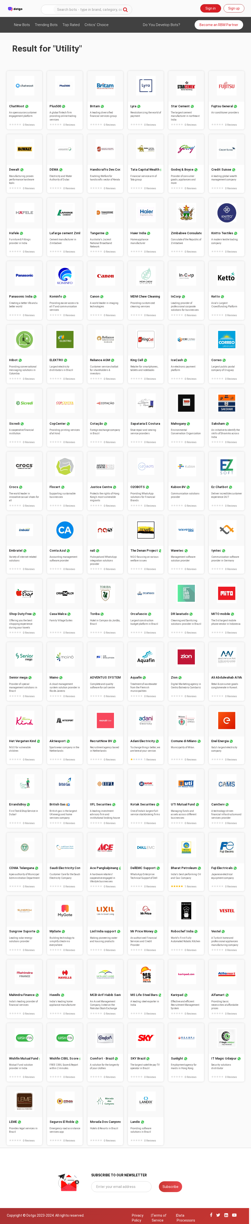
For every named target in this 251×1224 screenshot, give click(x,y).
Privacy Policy (137, 1217)
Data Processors (186, 1217)
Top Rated (71, 25)
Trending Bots (46, 25)
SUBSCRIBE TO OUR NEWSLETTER (119, 1175)
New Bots (22, 25)
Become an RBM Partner (219, 25)
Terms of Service (159, 1217)
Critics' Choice (97, 25)
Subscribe (170, 1187)
